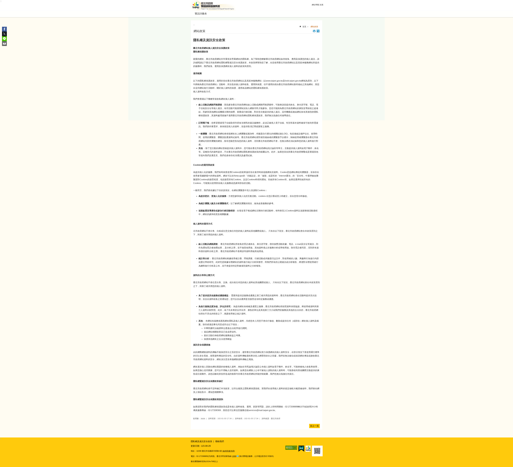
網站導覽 (315, 5)
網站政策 (314, 27)
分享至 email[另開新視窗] (4, 43)
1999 (234, 456)
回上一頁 (314, 426)
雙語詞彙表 (201, 13)
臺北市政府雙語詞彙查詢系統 (213, 5)
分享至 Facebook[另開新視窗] (4, 29)
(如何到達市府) (228, 451)
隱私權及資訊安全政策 (201, 441)
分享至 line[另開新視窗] (4, 38)
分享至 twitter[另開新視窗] (4, 34)
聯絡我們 (219, 441)
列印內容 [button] (314, 31)
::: (1, 1)
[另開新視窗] (291, 448)
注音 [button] (318, 31)
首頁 (321, 5)
